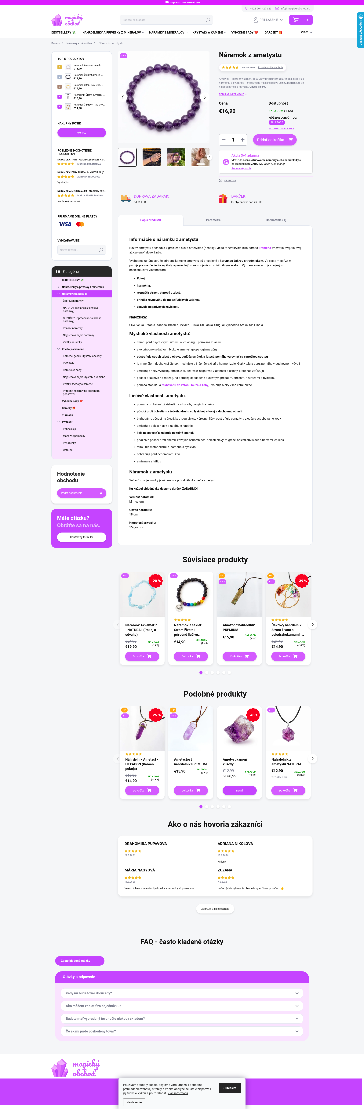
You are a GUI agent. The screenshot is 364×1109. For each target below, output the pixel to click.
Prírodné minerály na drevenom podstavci (81, 392)
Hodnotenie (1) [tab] (276, 220)
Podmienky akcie (241, 168)
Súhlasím (230, 1088)
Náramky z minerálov (74, 293)
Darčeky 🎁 (68, 408)
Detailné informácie (231, 94)
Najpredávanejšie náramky (78, 335)
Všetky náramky (72, 342)
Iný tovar (67, 421)
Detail (239, 790)
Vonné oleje (69, 428)
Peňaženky (69, 442)
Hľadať (208, 19)
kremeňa (265, 248)
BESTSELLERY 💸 (73, 280)
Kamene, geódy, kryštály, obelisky (82, 355)
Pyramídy (68, 362)
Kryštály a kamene (73, 349)
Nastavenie (134, 1102)
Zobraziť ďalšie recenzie (215, 908)
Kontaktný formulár (81, 537)
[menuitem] (65, 32)
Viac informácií (178, 1093)
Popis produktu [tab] (150, 220)
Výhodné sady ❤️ (72, 401)
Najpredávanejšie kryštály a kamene (84, 377)
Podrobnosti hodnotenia (270, 67)
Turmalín (67, 415)
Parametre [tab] (213, 220)
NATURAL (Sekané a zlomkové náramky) (80, 309)
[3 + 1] (191, 597)
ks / (81, 132)
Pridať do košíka (270, 140)
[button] (201, 672)
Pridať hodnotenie (71, 492)
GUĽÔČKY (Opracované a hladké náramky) (82, 320)
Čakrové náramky (73, 300)
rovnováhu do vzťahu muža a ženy (185, 385)
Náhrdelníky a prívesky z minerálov (83, 287)
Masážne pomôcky (74, 435)
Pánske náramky (73, 328)
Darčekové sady (72, 369)
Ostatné (67, 449)
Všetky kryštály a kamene (78, 384)
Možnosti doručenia (281, 128)
